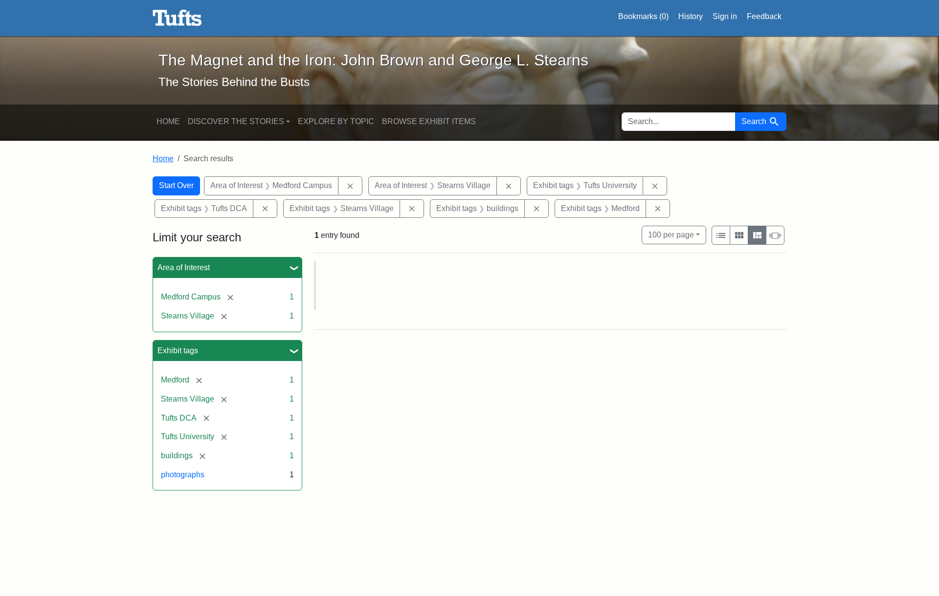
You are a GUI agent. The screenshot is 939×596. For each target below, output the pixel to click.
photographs (182, 474)
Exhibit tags (177, 350)
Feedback (764, 16)
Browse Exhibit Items (429, 121)
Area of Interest (183, 267)
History (690, 16)
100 (671, 234)
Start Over (176, 185)
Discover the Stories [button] (236, 121)
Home (168, 121)
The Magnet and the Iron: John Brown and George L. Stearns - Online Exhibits (177, 18)
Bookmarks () (643, 16)
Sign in (725, 16)
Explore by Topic (336, 121)
